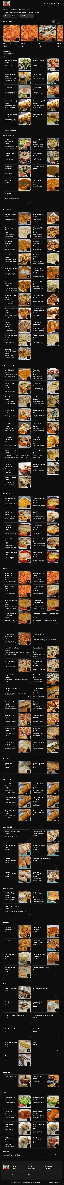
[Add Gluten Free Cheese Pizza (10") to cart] (28, 608)
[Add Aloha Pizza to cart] (57, 737)
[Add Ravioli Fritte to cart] (57, 82)
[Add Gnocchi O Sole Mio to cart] (28, 276)
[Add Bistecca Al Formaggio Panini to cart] (57, 880)
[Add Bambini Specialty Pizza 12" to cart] (57, 975)
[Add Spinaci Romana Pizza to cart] (57, 669)
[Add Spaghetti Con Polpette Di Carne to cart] (57, 317)
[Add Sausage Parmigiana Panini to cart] (57, 866)
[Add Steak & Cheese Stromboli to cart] (28, 792)
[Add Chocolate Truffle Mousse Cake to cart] (57, 1023)
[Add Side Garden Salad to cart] (28, 1105)
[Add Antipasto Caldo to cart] (28, 82)
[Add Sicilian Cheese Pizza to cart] (57, 595)
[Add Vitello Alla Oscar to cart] (57, 418)
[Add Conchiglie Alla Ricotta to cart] (57, 533)
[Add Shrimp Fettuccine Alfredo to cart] (57, 343)
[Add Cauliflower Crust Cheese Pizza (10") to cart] (28, 621)
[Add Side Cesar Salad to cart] (57, 1105)
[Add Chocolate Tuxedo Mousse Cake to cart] (28, 1023)
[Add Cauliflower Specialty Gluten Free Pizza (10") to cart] (57, 621)
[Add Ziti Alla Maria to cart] (28, 520)
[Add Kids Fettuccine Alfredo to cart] (28, 962)
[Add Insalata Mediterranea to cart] (28, 148)
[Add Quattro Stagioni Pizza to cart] (57, 656)
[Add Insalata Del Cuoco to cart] (28, 161)
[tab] (7, 16)
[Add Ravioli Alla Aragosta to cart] (28, 249)
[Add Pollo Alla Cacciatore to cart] (28, 459)
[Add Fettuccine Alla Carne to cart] (57, 236)
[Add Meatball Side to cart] (28, 1119)
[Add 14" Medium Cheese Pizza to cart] (28, 581)
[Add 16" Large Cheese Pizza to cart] (17, 39)
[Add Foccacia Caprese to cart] (57, 750)
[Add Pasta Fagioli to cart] (57, 188)
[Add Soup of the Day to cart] (28, 201)
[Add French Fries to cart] (28, 949)
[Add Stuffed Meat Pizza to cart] (28, 710)
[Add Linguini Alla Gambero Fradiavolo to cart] (57, 330)
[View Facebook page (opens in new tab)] (4, 1182)
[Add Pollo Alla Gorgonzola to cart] (57, 378)
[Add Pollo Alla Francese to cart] (57, 459)
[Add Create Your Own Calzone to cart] (28, 771)
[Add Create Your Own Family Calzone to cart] (57, 771)
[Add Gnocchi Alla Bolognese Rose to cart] (57, 276)
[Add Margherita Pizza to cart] (28, 683)
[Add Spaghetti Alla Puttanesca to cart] (57, 249)
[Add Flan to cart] (57, 1050)
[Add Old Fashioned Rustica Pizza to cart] (28, 642)
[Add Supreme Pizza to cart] (53, 39)
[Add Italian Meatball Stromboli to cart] (57, 792)
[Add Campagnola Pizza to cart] (57, 723)
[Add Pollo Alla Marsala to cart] (28, 486)
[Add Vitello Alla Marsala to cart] (57, 472)
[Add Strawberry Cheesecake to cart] (57, 996)
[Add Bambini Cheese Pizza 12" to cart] (28, 975)
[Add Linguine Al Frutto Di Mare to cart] (28, 303)
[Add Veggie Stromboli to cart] (28, 819)
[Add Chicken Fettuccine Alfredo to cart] (28, 343)
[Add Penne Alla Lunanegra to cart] (28, 330)
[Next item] (57, 21)
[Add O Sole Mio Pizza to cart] (57, 642)
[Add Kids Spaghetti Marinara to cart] (57, 935)
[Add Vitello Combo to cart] (28, 418)
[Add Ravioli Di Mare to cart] (28, 378)
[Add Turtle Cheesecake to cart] (28, 996)
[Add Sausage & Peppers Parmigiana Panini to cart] (57, 840)
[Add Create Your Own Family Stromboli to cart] (57, 819)
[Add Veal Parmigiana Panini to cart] (28, 853)
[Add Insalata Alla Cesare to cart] (57, 148)
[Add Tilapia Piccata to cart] (28, 405)
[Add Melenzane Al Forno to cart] (57, 547)
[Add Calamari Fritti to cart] (57, 95)
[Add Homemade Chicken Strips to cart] (57, 949)
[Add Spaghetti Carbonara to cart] (57, 263)
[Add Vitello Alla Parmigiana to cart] (28, 445)
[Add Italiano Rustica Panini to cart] (28, 914)
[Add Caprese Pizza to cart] (57, 710)
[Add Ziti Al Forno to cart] (57, 520)
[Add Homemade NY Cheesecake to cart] (57, 1010)
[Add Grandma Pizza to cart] (28, 723)
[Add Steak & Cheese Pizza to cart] (28, 656)
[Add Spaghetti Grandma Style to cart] (28, 317)
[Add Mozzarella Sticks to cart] (57, 122)
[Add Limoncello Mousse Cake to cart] (28, 1050)
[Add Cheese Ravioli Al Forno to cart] (57, 506)
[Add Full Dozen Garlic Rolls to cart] (28, 1146)
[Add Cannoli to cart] (28, 1064)
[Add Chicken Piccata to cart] (57, 391)
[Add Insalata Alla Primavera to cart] (28, 175)
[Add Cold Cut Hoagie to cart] (28, 901)
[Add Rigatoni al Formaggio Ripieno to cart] (28, 357)
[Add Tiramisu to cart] (28, 1010)
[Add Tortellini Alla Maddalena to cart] (28, 290)
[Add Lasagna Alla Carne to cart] (28, 560)
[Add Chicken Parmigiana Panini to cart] (57, 853)
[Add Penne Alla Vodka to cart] (28, 222)
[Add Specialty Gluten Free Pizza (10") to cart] (57, 608)
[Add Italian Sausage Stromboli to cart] (57, 805)
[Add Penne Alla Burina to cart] (28, 263)
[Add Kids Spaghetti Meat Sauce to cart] (28, 935)
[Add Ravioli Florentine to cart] (28, 506)
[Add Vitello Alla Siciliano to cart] (57, 432)
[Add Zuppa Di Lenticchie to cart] (57, 175)
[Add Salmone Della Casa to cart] (28, 391)
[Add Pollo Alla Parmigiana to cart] (28, 472)
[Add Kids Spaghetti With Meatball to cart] (57, 962)
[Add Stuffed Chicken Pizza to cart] (57, 696)
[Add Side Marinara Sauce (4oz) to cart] (57, 1146)
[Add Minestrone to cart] (28, 188)
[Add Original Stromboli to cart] (28, 805)
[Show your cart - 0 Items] (58, 3)
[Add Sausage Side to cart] (57, 1119)
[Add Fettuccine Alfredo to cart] (57, 290)
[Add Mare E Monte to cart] (28, 432)
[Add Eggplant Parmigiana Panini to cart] (28, 866)
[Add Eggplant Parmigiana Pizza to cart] (28, 696)
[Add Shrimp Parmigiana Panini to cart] (28, 840)
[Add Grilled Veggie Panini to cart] (57, 901)
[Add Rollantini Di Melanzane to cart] (28, 547)
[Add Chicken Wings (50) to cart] (28, 122)
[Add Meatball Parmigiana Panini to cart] (28, 880)
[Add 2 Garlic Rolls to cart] (28, 1132)
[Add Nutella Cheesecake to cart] (57, 1037)
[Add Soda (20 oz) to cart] (57, 1085)
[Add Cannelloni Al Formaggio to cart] (28, 533)
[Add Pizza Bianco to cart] (28, 750)
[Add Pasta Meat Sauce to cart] (57, 303)
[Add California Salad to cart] (57, 161)
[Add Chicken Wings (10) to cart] (28, 109)
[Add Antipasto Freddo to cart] (57, 68)
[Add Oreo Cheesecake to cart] (28, 1037)
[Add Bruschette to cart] (28, 95)
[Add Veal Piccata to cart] (57, 405)
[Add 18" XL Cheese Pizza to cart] (35, 39)
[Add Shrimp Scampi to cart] (57, 222)
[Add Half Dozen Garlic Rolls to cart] (57, 1132)
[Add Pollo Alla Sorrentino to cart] (57, 445)
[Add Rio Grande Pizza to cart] (28, 669)
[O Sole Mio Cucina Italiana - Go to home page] (6, 3)
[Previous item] (53, 21)
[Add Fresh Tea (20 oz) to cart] (28, 1085)
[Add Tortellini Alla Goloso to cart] (28, 236)
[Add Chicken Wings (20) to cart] (57, 109)
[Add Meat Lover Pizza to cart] (28, 737)
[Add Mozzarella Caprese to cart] (28, 68)
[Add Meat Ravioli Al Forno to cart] (57, 560)
